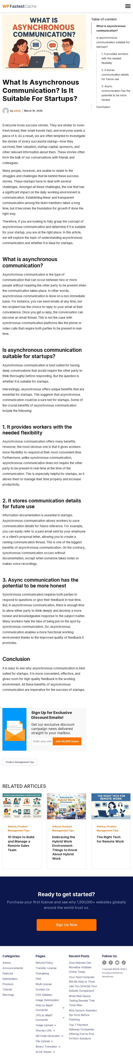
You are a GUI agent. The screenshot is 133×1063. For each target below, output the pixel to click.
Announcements (12, 968)
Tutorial (7, 989)
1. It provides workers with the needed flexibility (115, 58)
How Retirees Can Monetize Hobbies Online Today (80, 967)
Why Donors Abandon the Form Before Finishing (83, 1015)
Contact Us (42, 989)
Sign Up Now (66, 925)
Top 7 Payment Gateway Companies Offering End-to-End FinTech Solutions (81, 1031)
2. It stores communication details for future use (115, 74)
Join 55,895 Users (67, 741)
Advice (12, 826)
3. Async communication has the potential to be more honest (116, 93)
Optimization (10, 978)
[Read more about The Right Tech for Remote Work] (110, 806)
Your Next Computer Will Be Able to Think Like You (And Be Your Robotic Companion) (83, 983)
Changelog (42, 973)
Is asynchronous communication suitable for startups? (113, 42)
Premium (7, 984)
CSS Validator (44, 994)
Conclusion (103, 107)
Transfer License (46, 968)
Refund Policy (44, 962)
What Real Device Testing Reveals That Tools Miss (82, 1000)
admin (17, 110)
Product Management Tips (20, 762)
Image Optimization (47, 1000)
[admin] (5, 110)
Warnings (8, 994)
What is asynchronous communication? (111, 28)
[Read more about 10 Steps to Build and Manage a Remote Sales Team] (22, 806)
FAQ (38, 978)
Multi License (44, 984)
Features (7, 973)
